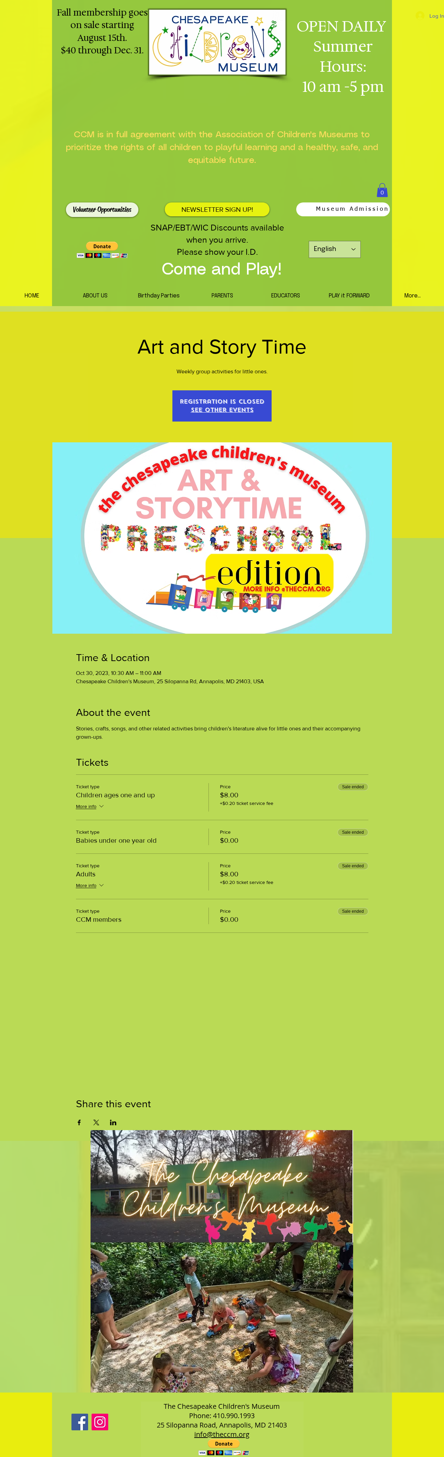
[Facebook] (79, 1422)
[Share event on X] (96, 1122)
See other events (222, 410)
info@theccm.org (221, 1434)
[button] (382, 190)
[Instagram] (100, 1422)
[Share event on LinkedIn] (113, 1122)
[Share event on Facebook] (79, 1122)
